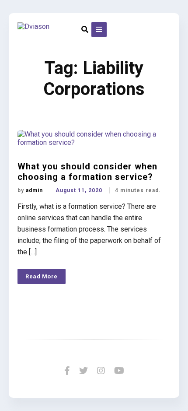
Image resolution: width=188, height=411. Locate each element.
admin (35, 190)
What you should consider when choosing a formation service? (87, 171)
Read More (41, 276)
